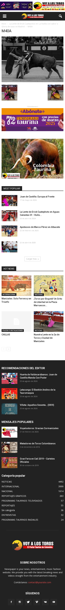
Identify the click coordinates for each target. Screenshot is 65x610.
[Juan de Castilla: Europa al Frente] (9, 200)
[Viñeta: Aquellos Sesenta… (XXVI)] (9, 408)
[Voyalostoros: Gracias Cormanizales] (9, 432)
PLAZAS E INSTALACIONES (13, 330)
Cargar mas (31, 259)
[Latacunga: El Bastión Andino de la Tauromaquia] (9, 393)
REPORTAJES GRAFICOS (14, 495)
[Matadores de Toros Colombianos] (9, 447)
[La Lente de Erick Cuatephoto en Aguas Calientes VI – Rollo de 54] (9, 215)
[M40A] (32, 81)
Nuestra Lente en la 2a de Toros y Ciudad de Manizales (46, 338)
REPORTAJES (8, 505)
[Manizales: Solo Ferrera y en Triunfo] (16, 285)
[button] (60, 16)
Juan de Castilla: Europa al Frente (37, 196)
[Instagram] (20, 602)
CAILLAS (6, 334)
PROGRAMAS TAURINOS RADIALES (20, 519)
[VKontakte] (45, 602)
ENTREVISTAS (9, 514)
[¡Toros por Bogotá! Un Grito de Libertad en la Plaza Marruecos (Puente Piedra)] (49, 285)
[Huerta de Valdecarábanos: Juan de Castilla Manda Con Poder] (9, 378)
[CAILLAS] (16, 321)
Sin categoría (8, 510)
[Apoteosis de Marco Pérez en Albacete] (9, 231)
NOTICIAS (38, 330)
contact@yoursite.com (39, 582)
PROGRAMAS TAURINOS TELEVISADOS (22, 500)
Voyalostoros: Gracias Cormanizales (39, 428)
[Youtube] (54, 602)
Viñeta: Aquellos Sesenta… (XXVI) (37, 405)
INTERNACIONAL (9, 294)
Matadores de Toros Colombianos (38, 443)
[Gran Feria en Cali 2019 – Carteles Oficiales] (9, 462)
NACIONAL (39, 295)
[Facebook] (11, 602)
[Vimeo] (37, 602)
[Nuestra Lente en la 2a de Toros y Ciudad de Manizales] (49, 321)
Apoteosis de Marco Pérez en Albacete (40, 227)
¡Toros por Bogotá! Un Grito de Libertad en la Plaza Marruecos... (48, 302)
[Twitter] (28, 602)
